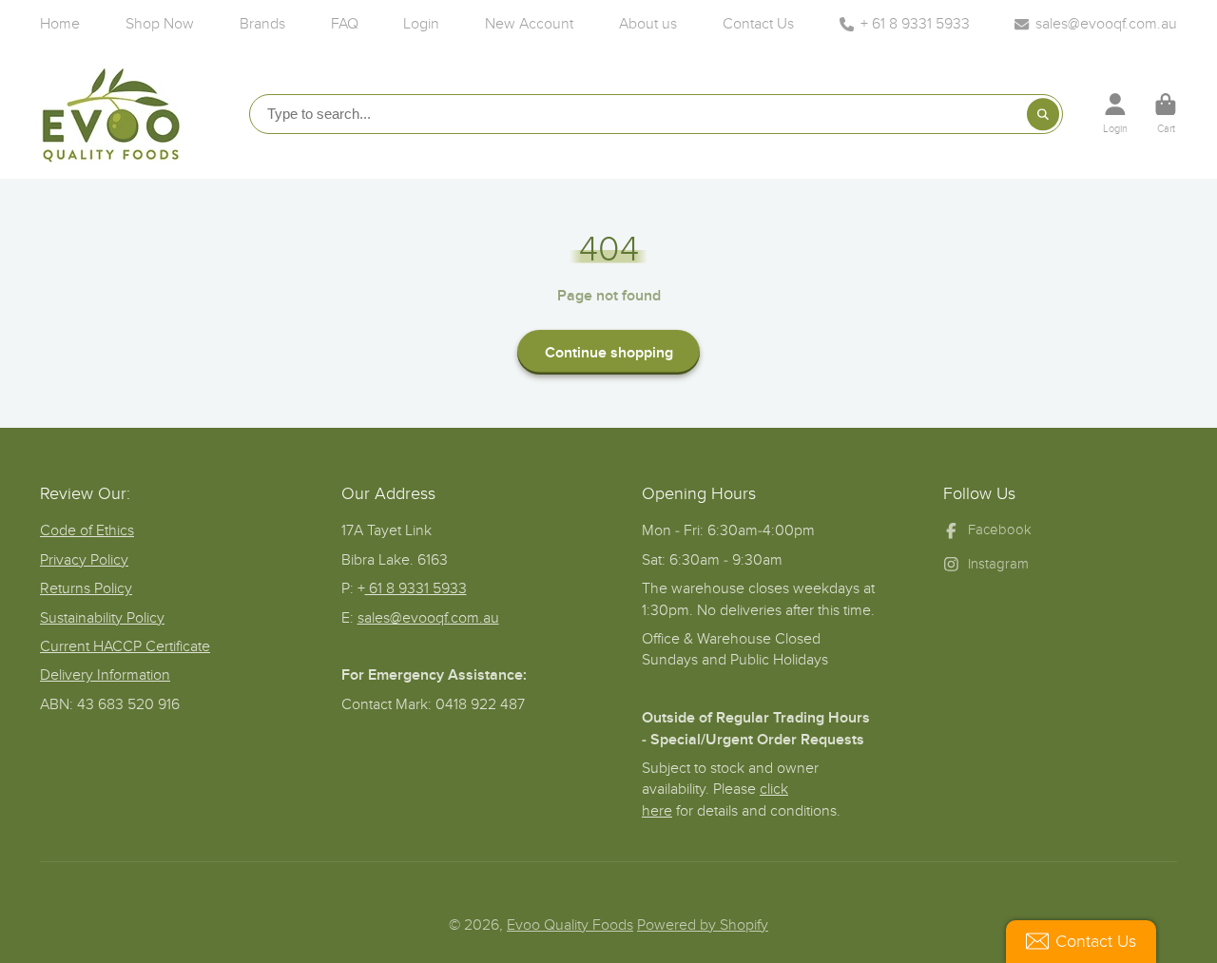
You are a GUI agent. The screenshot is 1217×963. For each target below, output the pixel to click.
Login (421, 23)
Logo (111, 113)
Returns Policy (86, 588)
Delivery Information (105, 674)
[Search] (1043, 114)
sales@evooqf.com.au (1106, 23)
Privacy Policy (84, 559)
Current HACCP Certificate (125, 646)
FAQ (344, 23)
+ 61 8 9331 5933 (915, 23)
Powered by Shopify (702, 924)
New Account (529, 23)
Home (60, 23)
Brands (262, 23)
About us (648, 23)
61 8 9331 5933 (416, 588)
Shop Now (160, 23)
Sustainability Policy (102, 617)
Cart (1165, 113)
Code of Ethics (87, 530)
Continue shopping (609, 352)
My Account (1115, 113)
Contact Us (758, 23)
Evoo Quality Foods (570, 924)
